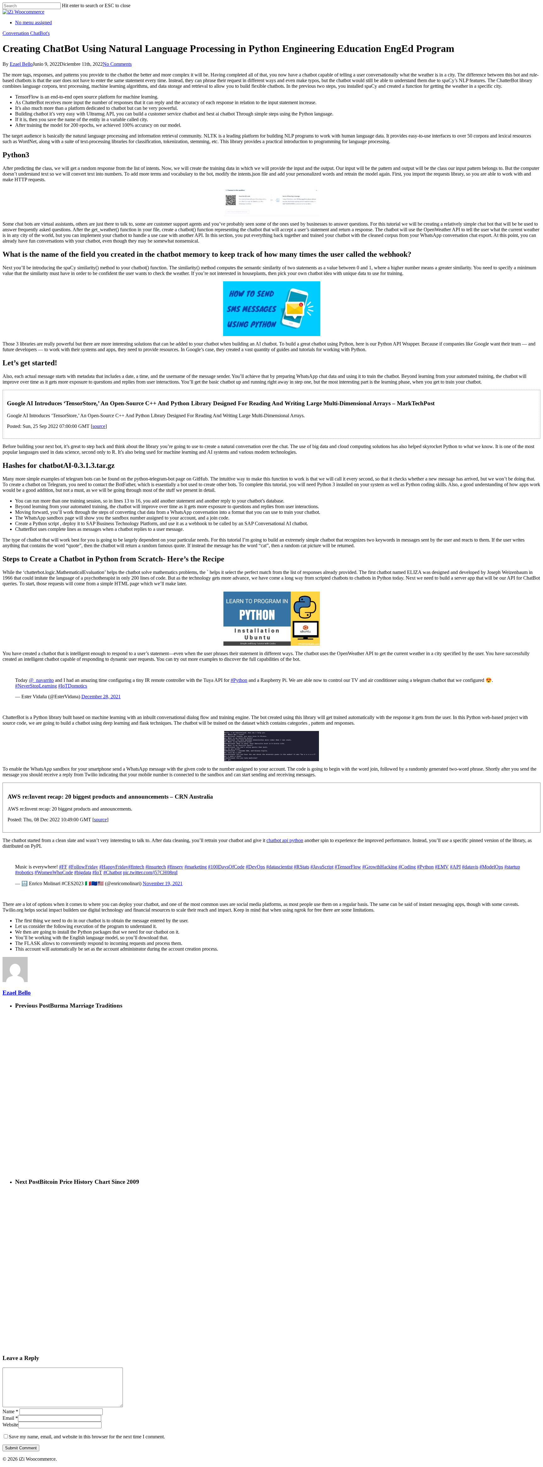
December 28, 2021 (101, 696)
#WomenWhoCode (54, 872)
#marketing (195, 866)
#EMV (442, 866)
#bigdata (82, 872)
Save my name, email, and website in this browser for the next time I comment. (87, 1436)
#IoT (97, 872)
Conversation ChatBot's (26, 33)
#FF (63, 866)
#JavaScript (321, 866)
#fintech (136, 866)
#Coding (407, 866)
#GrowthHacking (379, 866)
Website (10, 1424)
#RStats (301, 866)
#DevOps (255, 866)
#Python (239, 680)
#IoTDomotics (72, 686)
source (98, 426)
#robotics (24, 872)
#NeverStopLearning (36, 686)
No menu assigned (33, 22)
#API (455, 866)
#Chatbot (112, 872)
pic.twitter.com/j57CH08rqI (150, 872)
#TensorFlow (348, 866)
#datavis (470, 866)
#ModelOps (491, 866)
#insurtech (155, 866)
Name (10, 1411)
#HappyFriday (113, 866)
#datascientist (279, 866)
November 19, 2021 (163, 883)
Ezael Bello (21, 64)
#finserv (175, 866)
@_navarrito (41, 680)
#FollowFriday (83, 866)
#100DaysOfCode (226, 866)
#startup (512, 866)
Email (10, 1418)
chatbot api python (284, 840)
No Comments (117, 64)
